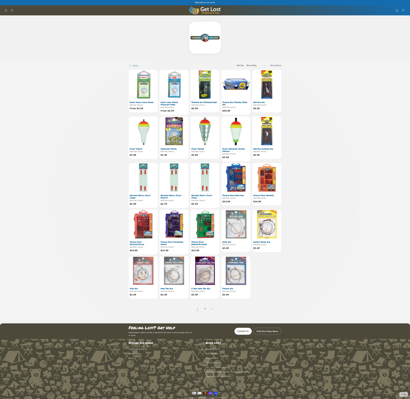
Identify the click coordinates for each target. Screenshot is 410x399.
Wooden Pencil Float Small (201, 196)
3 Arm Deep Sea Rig (200, 288)
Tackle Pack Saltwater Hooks (172, 243)
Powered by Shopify (217, 398)
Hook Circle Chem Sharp (141, 102)
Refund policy (212, 353)
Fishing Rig (227, 288)
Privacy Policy (212, 358)
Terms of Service (213, 362)
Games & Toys (135, 353)
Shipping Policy (213, 349)
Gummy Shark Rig (261, 242)
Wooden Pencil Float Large (140, 196)
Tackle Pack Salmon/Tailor (137, 243)
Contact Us (243, 331)
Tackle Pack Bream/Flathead (199, 243)
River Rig (226, 242)
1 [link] (197, 308)
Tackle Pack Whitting (233, 195)
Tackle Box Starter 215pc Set (234, 103)
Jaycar (131, 358)
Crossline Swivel (169, 149)
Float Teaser (197, 149)
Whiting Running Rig (263, 149)
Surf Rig (134, 288)
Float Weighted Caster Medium (233, 150)
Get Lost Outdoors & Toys (200, 398)
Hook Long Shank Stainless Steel (169, 103)
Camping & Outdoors (138, 349)
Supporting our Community (218, 376)
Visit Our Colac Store (267, 331)
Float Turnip (136, 149)
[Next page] (212, 309)
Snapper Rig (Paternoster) (204, 102)
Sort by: (240, 65)
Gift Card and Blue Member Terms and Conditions (228, 371)
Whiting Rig (259, 102)
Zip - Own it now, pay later (218, 367)
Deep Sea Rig (167, 288)
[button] (6, 10)
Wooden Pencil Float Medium (171, 196)
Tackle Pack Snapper (263, 195)
